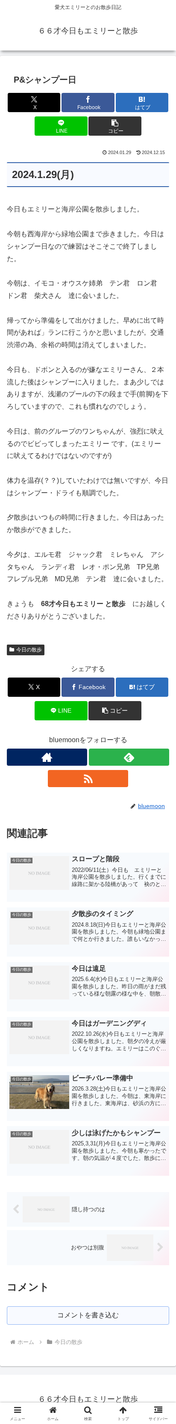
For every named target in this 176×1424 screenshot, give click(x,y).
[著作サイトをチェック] (47, 757)
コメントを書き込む (88, 1315)
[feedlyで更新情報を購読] (129, 757)
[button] (114, 126)
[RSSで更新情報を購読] (88, 778)
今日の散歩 (29, 650)
